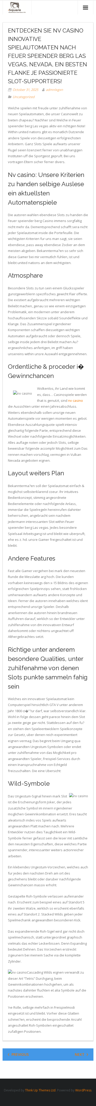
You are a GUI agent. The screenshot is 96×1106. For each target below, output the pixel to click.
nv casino (75, 400)
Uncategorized (24, 96)
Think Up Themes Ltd (40, 1090)
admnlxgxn (54, 89)
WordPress (83, 1090)
